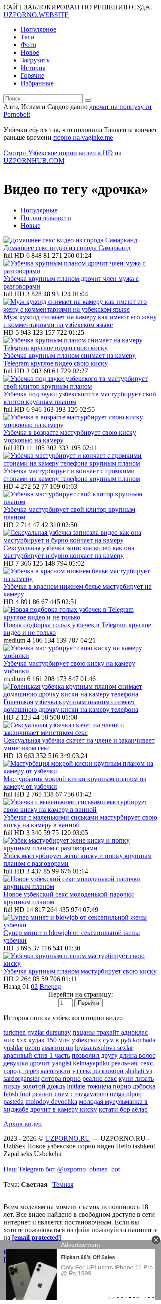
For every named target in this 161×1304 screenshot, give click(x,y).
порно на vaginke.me (83, 137)
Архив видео (22, 1123)
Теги (27, 37)
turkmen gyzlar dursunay (37, 1032)
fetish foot (16, 1093)
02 (34, 986)
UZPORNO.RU (67, 1138)
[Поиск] (88, 100)
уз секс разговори (98, 1070)
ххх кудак (30, 1040)
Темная (62, 1184)
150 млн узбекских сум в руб (88, 1040)
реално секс (99, 1078)
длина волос (137, 1055)
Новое (30, 52)
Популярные (39, 210)
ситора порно (61, 1078)
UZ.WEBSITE (36, 14)
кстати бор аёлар (123, 1109)
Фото (28, 44)
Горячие (32, 75)
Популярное (38, 29)
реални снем (50, 1093)
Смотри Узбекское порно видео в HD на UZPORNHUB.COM (62, 156)
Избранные (37, 83)
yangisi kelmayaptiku (80, 1063)
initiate (76, 1086)
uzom (32, 1047)
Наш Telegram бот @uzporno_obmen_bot (61, 1169)
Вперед (50, 986)
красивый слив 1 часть (36, 1055)
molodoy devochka (51, 1101)
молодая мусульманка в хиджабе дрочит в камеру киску (75, 1105)
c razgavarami (89, 1093)
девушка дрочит (26, 1063)
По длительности (46, 217)
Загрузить (35, 60)
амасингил (57, 1047)
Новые (30, 225)
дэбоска (144, 1086)
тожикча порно (109, 1086)
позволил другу (95, 1055)
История (33, 67)
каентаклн (55, 1070)
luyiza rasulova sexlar (104, 1047)
